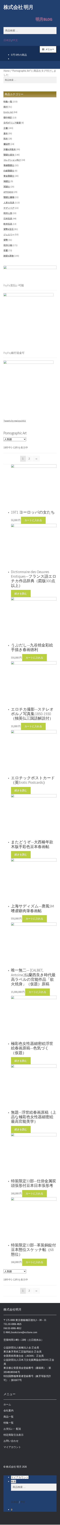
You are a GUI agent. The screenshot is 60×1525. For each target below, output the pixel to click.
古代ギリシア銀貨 (12, 122)
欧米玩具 (8, 224)
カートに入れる (33, 520)
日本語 (7, 40)
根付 (6, 106)
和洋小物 (8, 245)
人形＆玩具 (9, 202)
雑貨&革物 (9, 255)
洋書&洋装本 (10, 149)
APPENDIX (8, 192)
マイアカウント (12, 1447)
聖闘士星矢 (9, 154)
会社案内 (9, 1410)
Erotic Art (8, 112)
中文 (15, 40)
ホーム (7, 1404)
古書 (6, 128)
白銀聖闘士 (9, 170)
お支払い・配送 (12, 1428)
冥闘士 (7, 186)
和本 (6, 138)
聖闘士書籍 (9, 197)
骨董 (6, 250)
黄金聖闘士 (9, 176)
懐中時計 (8, 117)
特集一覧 (8, 101)
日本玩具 (8, 218)
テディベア (9, 208)
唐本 (6, 133)
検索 (13, 1481)
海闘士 (7, 181)
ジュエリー (9, 234)
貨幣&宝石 (9, 229)
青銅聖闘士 (9, 165)
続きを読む (20, 593)
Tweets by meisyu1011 (15, 420)
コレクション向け (12, 160)
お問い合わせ (11, 1440)
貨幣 (6, 239)
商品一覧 (9, 1416)
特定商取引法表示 (14, 1434)
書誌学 (7, 144)
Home (7, 70)
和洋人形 (8, 213)
